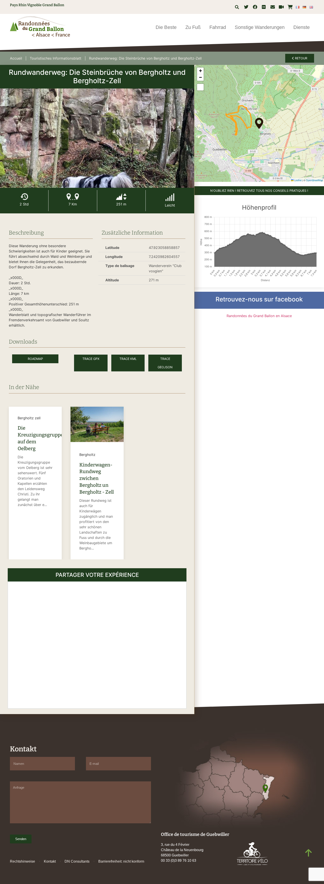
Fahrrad (217, 27)
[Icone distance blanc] (73, 196)
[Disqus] (97, 644)
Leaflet (298, 180)
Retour (300, 58)
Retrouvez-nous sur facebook (259, 299)
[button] (237, 7)
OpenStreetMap (314, 180)
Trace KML (128, 359)
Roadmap (35, 359)
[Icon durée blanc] (24, 196)
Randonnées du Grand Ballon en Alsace (259, 316)
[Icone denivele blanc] (121, 196)
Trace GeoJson (165, 363)
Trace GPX (90, 359)
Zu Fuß (193, 27)
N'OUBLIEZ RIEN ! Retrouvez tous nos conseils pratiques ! (259, 190)
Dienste (301, 27)
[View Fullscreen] (200, 87)
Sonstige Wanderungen (260, 27)
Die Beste (166, 27)
